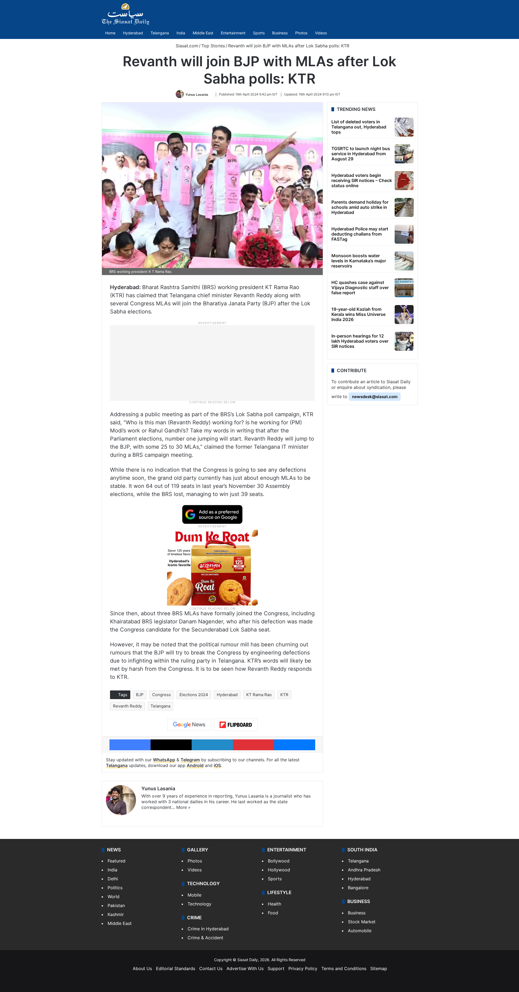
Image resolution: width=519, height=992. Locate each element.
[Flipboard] (236, 725)
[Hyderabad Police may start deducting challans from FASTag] (404, 234)
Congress (161, 694)
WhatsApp (164, 759)
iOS (217, 765)
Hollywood (279, 869)
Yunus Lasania (196, 94)
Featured (116, 861)
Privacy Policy (302, 968)
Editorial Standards (175, 968)
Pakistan (116, 905)
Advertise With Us (245, 968)
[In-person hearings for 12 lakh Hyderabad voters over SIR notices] (404, 341)
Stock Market (361, 921)
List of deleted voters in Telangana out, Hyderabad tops (358, 127)
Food (273, 912)
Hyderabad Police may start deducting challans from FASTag (359, 234)
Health (274, 904)
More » (183, 807)
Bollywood (279, 861)
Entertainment (233, 33)
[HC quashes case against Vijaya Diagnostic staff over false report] (404, 287)
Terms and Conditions (343, 968)
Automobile (359, 930)
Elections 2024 (193, 694)
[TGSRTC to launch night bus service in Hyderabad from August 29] (404, 153)
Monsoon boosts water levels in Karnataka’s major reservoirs (358, 261)
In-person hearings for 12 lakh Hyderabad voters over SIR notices (359, 341)
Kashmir (116, 914)
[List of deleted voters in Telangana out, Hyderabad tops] (404, 127)
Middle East (203, 33)
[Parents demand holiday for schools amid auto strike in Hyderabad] (404, 207)
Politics (115, 887)
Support (276, 968)
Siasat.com (186, 45)
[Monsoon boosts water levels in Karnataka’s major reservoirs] (404, 261)
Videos (321, 33)
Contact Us (210, 968)
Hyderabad (133, 33)
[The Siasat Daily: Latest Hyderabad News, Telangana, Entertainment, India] (125, 14)
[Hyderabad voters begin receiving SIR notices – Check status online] (404, 180)
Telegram (190, 759)
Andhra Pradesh (364, 869)
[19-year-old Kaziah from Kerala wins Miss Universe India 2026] (404, 314)
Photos (301, 33)
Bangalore (358, 887)
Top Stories (213, 45)
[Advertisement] (212, 363)
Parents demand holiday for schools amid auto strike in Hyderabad (359, 207)
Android (195, 765)
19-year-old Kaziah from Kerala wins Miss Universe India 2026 (358, 314)
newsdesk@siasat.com (374, 396)
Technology (199, 904)
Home (110, 33)
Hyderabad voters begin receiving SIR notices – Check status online (361, 180)
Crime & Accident (205, 937)
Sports (259, 33)
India (181, 33)
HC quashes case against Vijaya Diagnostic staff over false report (360, 287)
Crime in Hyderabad (208, 928)
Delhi (113, 878)
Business (280, 33)
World (113, 896)
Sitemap (378, 968)
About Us (142, 968)
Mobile (194, 895)
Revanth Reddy (127, 706)
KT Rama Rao (259, 694)
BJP (140, 694)
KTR (284, 694)
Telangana (160, 33)
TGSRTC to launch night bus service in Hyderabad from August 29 (360, 153)
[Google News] (189, 725)
